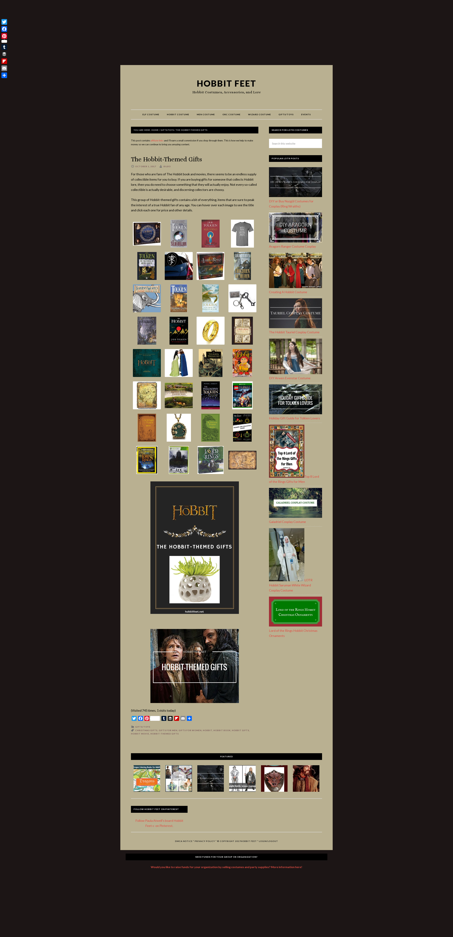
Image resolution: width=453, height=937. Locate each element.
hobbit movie (140, 733)
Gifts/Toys (142, 726)
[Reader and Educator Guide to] (242, 428)
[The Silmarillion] (179, 234)
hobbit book (222, 730)
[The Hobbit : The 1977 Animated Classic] (242, 363)
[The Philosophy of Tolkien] (211, 395)
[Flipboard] (4, 61)
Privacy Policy (205, 841)
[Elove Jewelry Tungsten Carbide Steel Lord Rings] (211, 331)
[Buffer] (4, 54)
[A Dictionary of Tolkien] (147, 428)
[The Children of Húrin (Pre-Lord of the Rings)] (242, 266)
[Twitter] (4, 21)
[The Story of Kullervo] (211, 234)
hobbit (207, 730)
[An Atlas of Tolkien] (211, 428)
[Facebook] (4, 29)
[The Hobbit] (179, 331)
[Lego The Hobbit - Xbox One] (242, 395)
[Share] (4, 75)
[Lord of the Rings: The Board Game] (211, 460)
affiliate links (157, 140)
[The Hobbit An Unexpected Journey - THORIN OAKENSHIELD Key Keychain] (242, 298)
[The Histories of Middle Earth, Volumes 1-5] (147, 266)
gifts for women (190, 730)
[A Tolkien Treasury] (211, 363)
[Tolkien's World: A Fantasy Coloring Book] (147, 298)
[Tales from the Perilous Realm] (211, 298)
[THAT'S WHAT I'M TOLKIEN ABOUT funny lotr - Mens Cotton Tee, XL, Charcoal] (242, 234)
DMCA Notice (184, 841)
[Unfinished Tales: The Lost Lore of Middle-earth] (179, 298)
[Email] (4, 68)
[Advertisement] (226, 34)
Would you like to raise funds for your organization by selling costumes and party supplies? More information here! (226, 867)
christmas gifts (146, 730)
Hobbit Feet (226, 83)
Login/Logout (268, 841)
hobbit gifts (240, 730)
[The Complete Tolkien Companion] (147, 331)
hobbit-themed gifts (164, 733)
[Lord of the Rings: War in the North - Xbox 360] (179, 460)
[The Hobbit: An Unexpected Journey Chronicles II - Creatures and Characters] (147, 234)
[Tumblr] (4, 47)
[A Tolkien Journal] (242, 331)
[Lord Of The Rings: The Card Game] (211, 266)
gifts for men (168, 730)
